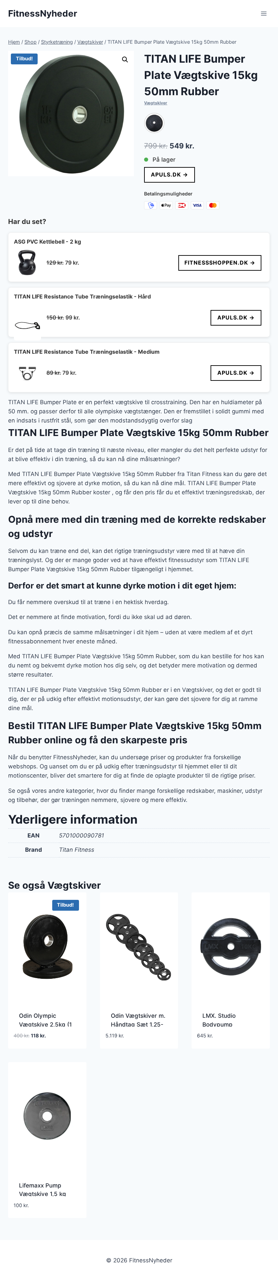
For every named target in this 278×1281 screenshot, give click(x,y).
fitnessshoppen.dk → (219, 262)
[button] (125, 60)
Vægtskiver (155, 102)
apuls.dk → (169, 174)
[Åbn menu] (263, 13)
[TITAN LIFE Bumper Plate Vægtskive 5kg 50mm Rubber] (154, 123)
